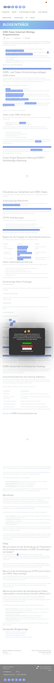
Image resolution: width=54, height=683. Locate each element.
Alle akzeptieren (27, 343)
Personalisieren (27, 348)
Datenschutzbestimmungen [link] (27, 351)
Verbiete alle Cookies (27, 346)
